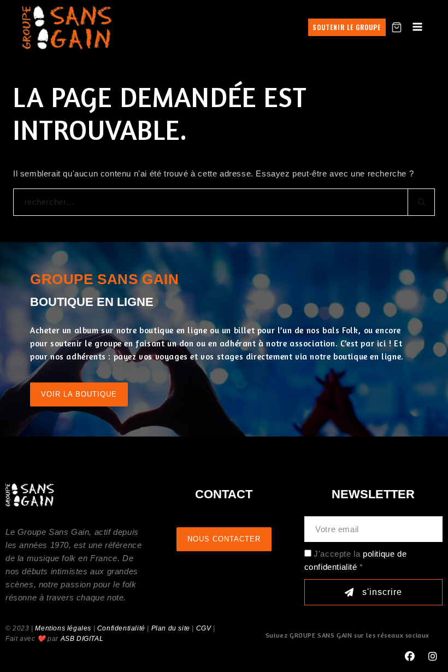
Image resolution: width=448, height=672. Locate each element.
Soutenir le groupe (347, 27)
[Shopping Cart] (396, 27)
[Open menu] (418, 27)
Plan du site (170, 628)
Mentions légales (63, 628)
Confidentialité (121, 628)
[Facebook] (410, 657)
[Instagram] (433, 657)
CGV (203, 628)
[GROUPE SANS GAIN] (67, 27)
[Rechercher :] (224, 202)
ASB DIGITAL (82, 638)
